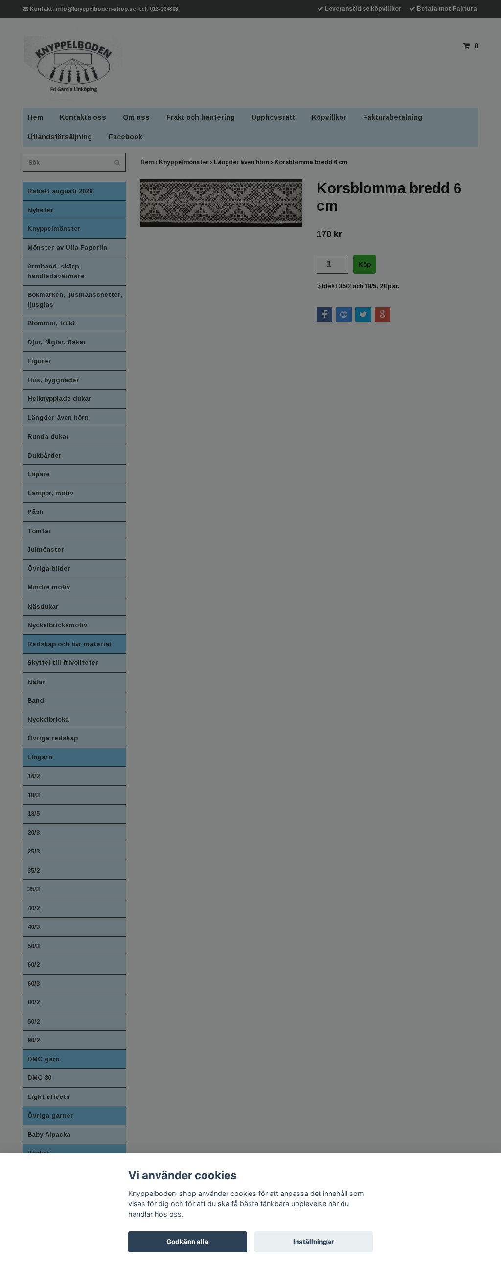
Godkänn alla (187, 1241)
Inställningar (313, 1241)
